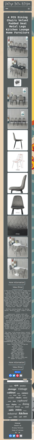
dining (25, 403)
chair (19, 395)
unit (25, 416)
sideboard (10, 407)
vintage (22, 388)
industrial (12, 413)
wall (20, 417)
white (15, 417)
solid (19, 404)
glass (22, 407)
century (25, 393)
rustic (9, 401)
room (10, 395)
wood (27, 407)
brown (17, 407)
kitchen (23, 413)
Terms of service (17, 430)
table (11, 410)
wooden (11, 398)
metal (25, 398)
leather (8, 404)
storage (12, 388)
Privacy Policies (17, 428)
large (14, 401)
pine (18, 393)
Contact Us (17, 425)
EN (16, 432)
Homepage (17, 423)
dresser (25, 410)
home (14, 395)
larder (11, 386)
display (14, 404)
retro (18, 409)
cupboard (22, 400)
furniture (23, 386)
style (16, 385)
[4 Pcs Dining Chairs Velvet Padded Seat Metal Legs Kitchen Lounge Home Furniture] (17, 46)
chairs (18, 397)
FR (19, 432)
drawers (10, 417)
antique (24, 395)
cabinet (11, 392)
